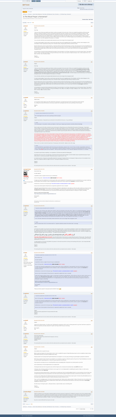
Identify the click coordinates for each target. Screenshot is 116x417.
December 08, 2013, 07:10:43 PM (39, 110)
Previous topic (85, 19)
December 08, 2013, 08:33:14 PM (39, 293)
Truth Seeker (44, 14)
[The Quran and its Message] (24, 180)
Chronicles (56, 14)
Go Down (24, 22)
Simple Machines (29, 415)
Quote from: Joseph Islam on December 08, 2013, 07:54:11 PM (46, 254)
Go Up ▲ (92, 415)
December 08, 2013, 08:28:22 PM (39, 252)
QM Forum (25, 5)
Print (92, 22)
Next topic (91, 19)
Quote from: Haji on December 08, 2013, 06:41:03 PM (44, 113)
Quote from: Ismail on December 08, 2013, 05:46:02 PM (45, 208)
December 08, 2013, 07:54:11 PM (39, 169)
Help (84, 415)
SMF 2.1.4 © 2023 (24, 415)
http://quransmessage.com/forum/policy (86, 9)
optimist (27, 110)
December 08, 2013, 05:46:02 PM (39, 61)
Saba (26, 252)
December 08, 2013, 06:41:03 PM (39, 97)
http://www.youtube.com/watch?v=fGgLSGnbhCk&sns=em (45, 193)
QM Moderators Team (50, 14)
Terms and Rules (88, 415)
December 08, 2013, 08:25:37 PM (39, 205)
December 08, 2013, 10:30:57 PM (39, 333)
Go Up (24, 404)
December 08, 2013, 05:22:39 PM (39, 25)
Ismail (26, 26)
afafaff (26, 97)
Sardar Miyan (28, 391)
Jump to (77, 408)
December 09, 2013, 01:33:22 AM (39, 391)
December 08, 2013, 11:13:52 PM (39, 346)
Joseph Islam (28, 169)
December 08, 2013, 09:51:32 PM (39, 320)
